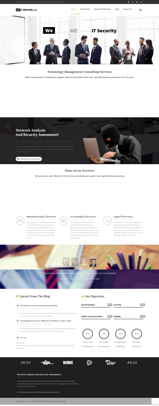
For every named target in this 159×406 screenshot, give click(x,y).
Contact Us (127, 9)
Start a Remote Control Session (56, 2)
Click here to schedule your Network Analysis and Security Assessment (38, 392)
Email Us (18, 2)
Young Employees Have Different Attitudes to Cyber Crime (45, 321)
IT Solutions (85, 9)
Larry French (25, 308)
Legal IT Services (123, 216)
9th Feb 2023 (37, 324)
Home (73, 9)
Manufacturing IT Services (41, 216)
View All (23, 338)
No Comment (48, 308)
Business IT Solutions (102, 9)
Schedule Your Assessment (29, 159)
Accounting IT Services (83, 216)
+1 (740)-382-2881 (27, 2)
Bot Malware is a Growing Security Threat (38, 305)
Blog (117, 9)
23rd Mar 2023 (37, 308)
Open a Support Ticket (39, 2)
